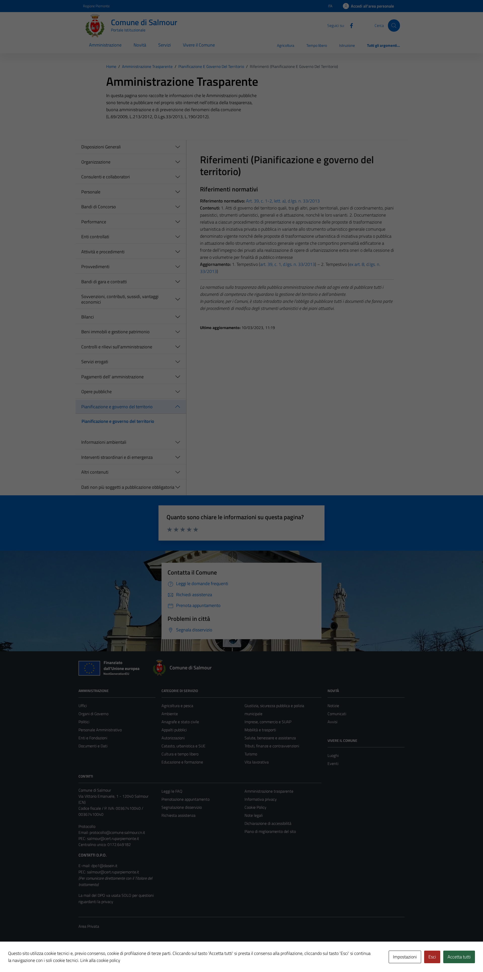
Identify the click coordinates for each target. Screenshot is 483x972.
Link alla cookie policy (100, 960)
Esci (432, 956)
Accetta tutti (459, 956)
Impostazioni (405, 956)
